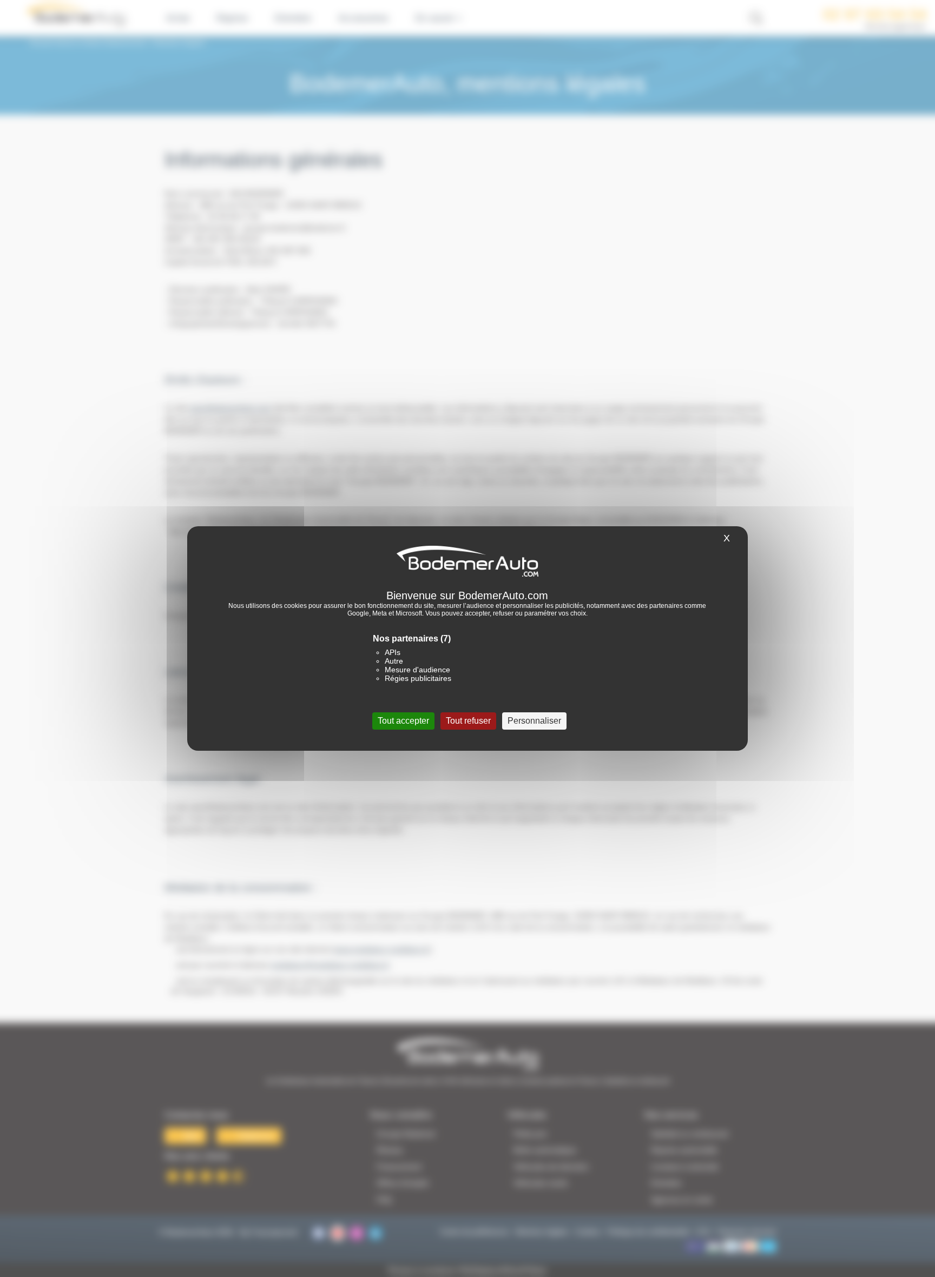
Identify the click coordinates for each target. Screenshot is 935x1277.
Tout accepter (403, 720)
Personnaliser (534, 720)
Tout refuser (468, 720)
